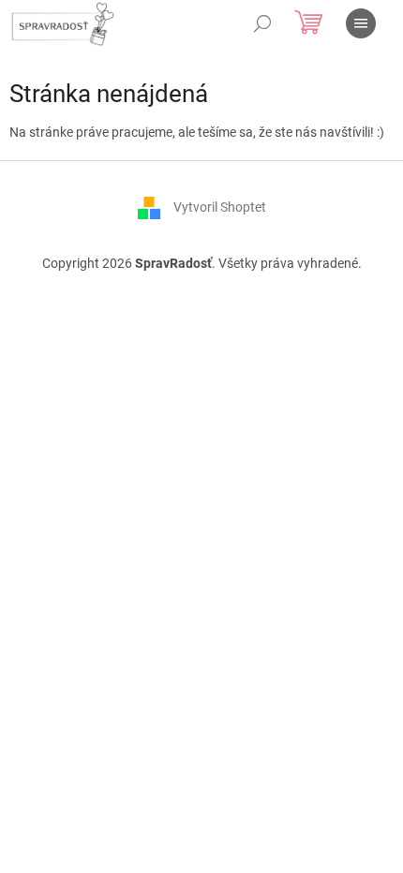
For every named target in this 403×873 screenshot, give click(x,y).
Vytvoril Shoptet (219, 206)
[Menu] (361, 23)
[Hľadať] (262, 23)
